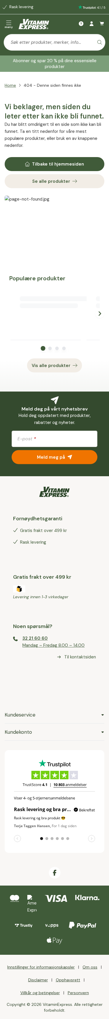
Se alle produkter (51, 181)
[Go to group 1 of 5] (43, 348)
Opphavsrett (68, 980)
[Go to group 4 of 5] (64, 348)
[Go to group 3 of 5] (57, 348)
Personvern (78, 992)
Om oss (90, 967)
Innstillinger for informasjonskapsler (41, 967)
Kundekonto (18, 732)
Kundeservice (20, 715)
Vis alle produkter (51, 365)
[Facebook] (54, 873)
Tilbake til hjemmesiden (58, 164)
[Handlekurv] (102, 24)
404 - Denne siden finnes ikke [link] (52, 85)
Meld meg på (51, 457)
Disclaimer (38, 980)
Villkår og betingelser (40, 992)
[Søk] (100, 42)
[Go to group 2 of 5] (50, 348)
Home (10, 85)
